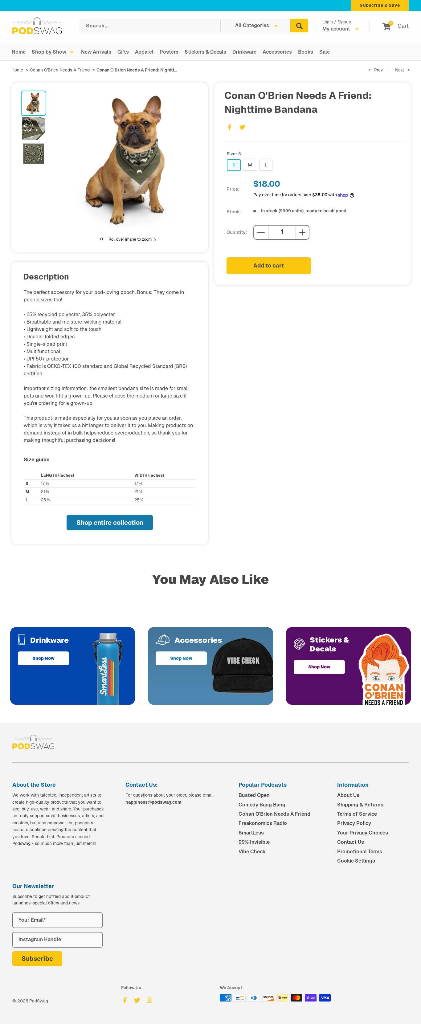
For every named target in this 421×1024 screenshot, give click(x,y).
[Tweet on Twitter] (242, 127)
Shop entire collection (109, 523)
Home (19, 52)
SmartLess (251, 833)
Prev (375, 70)
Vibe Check (252, 851)
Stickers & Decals (205, 52)
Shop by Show (49, 52)
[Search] (299, 25)
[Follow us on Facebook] (125, 1000)
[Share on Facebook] (229, 127)
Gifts (123, 52)
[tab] (33, 103)
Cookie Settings (356, 861)
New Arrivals (96, 52)
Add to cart (268, 265)
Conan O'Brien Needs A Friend (60, 70)
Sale (324, 52)
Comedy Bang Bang (262, 805)
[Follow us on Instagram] (149, 1000)
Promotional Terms (359, 851)
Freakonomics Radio (263, 823)
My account (336, 29)
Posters (169, 52)
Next (402, 70)
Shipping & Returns (360, 805)
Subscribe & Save (380, 5)
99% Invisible (254, 842)
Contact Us (350, 842)
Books (305, 52)
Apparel (144, 52)
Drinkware (244, 52)
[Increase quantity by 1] (302, 232)
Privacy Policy (354, 823)
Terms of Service (357, 814)
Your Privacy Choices (362, 833)
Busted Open (254, 795)
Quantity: (237, 232)
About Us (348, 795)
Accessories (277, 52)
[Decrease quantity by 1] (261, 232)
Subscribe (37, 959)
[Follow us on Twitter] (137, 1000)
